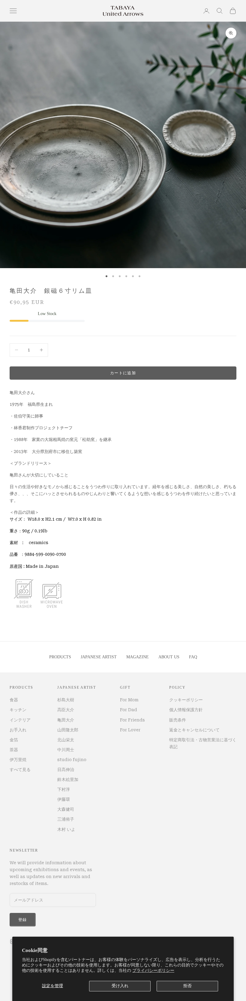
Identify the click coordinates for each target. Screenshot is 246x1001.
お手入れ (18, 729)
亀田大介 (65, 720)
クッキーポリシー (186, 699)
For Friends (132, 720)
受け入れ (120, 986)
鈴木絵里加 (67, 779)
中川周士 (65, 749)
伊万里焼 (18, 759)
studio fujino (71, 759)
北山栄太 (65, 739)
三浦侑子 (65, 819)
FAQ (193, 657)
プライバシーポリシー (153, 970)
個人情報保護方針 (186, 709)
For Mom (129, 699)
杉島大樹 (65, 699)
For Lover (130, 729)
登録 (22, 919)
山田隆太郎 (67, 729)
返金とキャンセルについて (194, 729)
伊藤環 (63, 799)
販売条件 (177, 720)
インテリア (20, 720)
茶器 (14, 749)
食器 (14, 699)
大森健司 (65, 809)
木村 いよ (66, 829)
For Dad (128, 709)
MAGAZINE (137, 657)
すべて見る (20, 769)
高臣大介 (65, 709)
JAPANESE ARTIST (99, 657)
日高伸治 (65, 769)
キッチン (18, 709)
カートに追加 (123, 373)
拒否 (187, 986)
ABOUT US (168, 657)
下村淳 (63, 789)
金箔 (14, 739)
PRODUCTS (60, 657)
